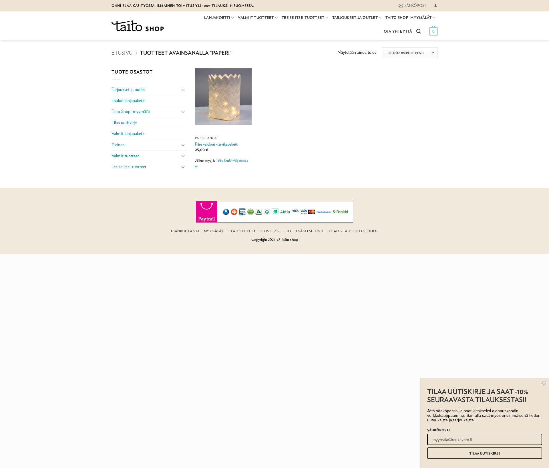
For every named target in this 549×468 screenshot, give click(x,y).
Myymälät (214, 231)
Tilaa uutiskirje (124, 122)
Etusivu (122, 52)
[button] (435, 5)
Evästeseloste (310, 231)
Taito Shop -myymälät (408, 17)
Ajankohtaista (185, 231)
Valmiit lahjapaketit (128, 133)
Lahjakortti (217, 17)
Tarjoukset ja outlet (355, 17)
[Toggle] (183, 89)
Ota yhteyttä (398, 31)
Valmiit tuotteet (256, 17)
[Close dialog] (544, 383)
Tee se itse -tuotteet (303, 17)
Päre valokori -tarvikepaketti (216, 144)
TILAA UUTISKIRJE (484, 453)
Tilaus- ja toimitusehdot (353, 231)
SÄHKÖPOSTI (438, 430)
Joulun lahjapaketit (128, 100)
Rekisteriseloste (276, 231)
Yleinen (118, 144)
